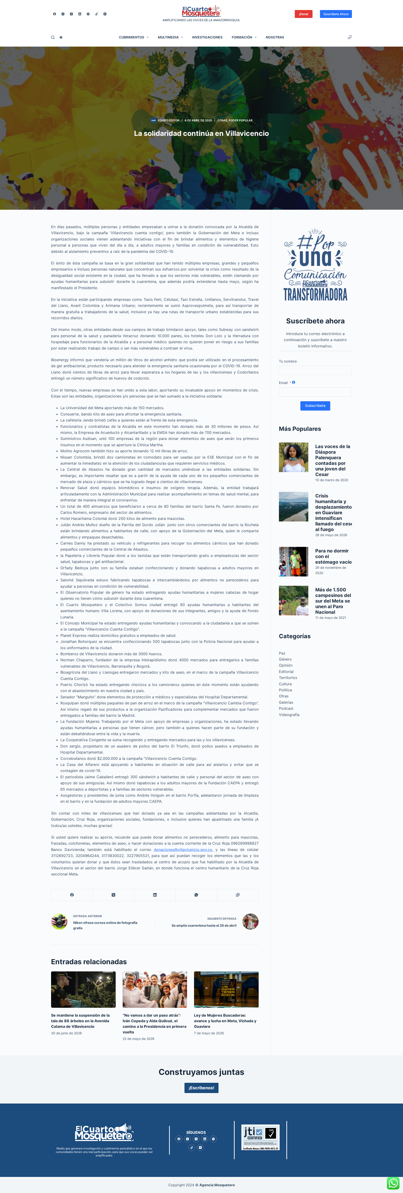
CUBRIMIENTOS (131, 37)
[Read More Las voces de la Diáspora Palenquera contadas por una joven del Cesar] (294, 457)
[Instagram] (62, 13)
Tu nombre (288, 361)
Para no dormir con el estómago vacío (333, 556)
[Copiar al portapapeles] (238, 895)
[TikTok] (96, 13)
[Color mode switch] (61, 37)
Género (285, 659)
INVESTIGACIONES (207, 37)
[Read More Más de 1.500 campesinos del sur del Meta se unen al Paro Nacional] (294, 600)
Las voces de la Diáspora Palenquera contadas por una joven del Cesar (332, 460)
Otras (222, 120)
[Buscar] (53, 37)
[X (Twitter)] (71, 13)
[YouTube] (104, 13)
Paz (282, 653)
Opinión (285, 665)
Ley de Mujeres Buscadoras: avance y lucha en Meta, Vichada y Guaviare (225, 1021)
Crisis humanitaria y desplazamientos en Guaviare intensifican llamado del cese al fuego (334, 512)
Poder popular (241, 120)
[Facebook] (54, 13)
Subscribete (315, 405)
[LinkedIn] (79, 13)
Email (283, 383)
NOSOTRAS (275, 37)
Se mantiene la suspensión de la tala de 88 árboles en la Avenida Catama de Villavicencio (80, 1021)
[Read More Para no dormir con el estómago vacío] (294, 561)
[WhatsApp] (196, 895)
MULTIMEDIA (168, 37)
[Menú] (350, 37)
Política (285, 690)
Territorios (288, 677)
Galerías (286, 702)
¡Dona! (303, 14)
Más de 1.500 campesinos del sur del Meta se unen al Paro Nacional (333, 601)
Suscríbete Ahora (335, 14)
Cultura (285, 684)
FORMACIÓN (242, 37)
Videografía (289, 714)
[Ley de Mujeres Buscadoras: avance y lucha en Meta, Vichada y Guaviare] (226, 989)
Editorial (286, 671)
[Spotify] (88, 13)
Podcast (286, 708)
